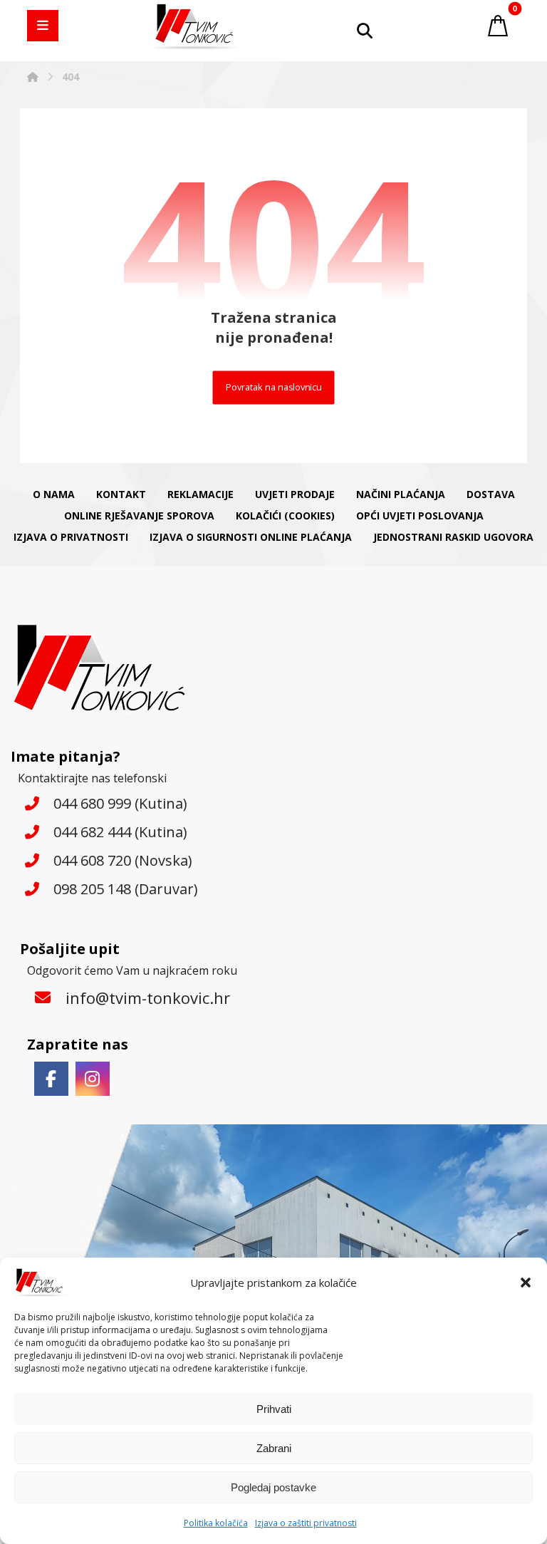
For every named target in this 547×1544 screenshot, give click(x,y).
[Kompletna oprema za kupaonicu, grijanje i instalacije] (196, 27)
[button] (526, 1282)
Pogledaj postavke (273, 1487)
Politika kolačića (216, 1523)
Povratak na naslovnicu (274, 387)
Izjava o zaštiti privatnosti (306, 1523)
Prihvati (273, 1409)
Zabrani (273, 1448)
